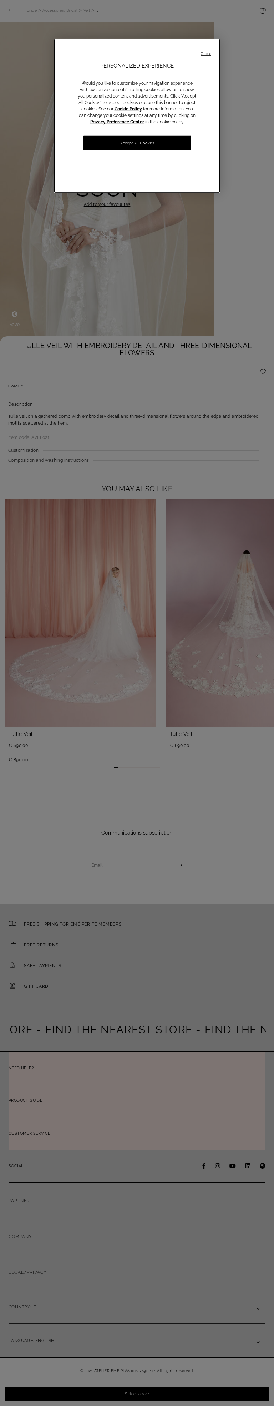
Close (206, 53)
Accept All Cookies (137, 143)
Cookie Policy (128, 109)
